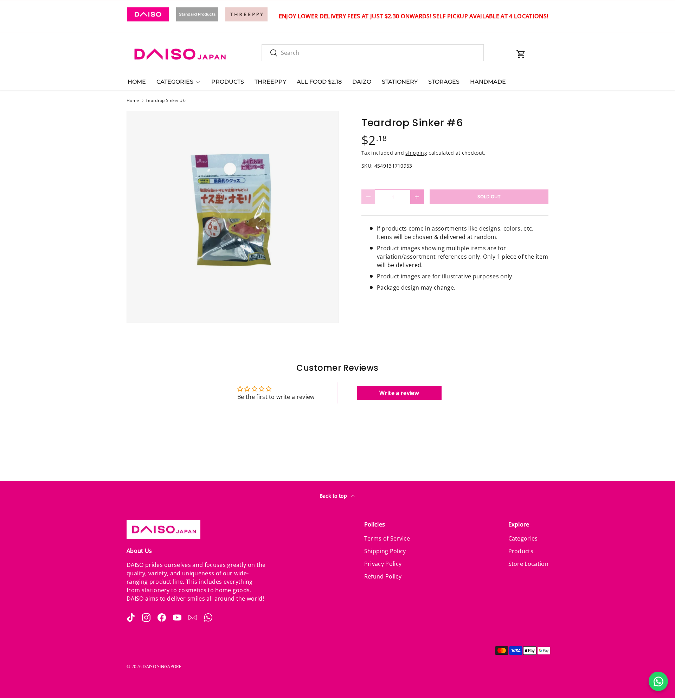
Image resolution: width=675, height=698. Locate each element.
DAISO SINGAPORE (162, 667)
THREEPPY (270, 81)
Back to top (334, 495)
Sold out (489, 196)
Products (521, 551)
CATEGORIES (174, 81)
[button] (521, 54)
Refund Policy (382, 576)
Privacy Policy (382, 564)
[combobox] (372, 53)
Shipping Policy (385, 551)
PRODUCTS (227, 81)
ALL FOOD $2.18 (319, 81)
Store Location (528, 564)
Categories (523, 538)
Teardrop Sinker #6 (166, 100)
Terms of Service (387, 538)
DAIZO (361, 81)
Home (133, 100)
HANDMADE (488, 81)
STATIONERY (400, 81)
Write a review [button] (399, 393)
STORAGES (443, 81)
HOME (137, 81)
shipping (416, 152)
